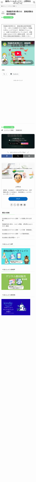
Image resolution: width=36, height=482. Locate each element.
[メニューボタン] (2, 2)
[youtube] (21, 205)
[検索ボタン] (34, 2)
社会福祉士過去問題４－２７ (11, 237)
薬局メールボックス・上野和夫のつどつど (18, 2)
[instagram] (18, 205)
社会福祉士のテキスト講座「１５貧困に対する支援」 (17, 219)
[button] (6, 156)
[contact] (24, 205)
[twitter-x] (15, 205)
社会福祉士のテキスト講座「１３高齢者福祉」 (16, 233)
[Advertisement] (18, 99)
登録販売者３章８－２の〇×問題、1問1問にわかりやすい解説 (17, 225)
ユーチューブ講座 (8, 17)
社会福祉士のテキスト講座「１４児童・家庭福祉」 (17, 230)
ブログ (18, 199)
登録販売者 (19, 130)
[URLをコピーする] (29, 156)
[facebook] (11, 205)
